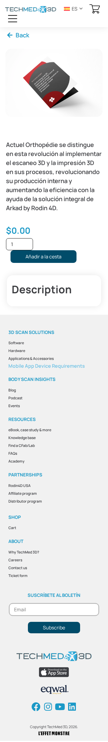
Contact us (17, 567)
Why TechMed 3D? (23, 552)
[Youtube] (60, 706)
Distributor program (25, 501)
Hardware (16, 350)
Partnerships (25, 475)
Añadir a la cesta (44, 256)
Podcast (15, 398)
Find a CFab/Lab (21, 445)
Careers (15, 560)
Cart (12, 527)
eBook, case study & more (29, 429)
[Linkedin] (72, 706)
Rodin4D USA (19, 485)
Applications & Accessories (31, 358)
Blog (12, 390)
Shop (14, 517)
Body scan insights (32, 379)
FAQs (12, 453)
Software (16, 342)
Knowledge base (22, 437)
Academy (16, 461)
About (15, 541)
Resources (22, 419)
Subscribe (54, 627)
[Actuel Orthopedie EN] (54, 83)
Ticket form (18, 575)
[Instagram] (48, 706)
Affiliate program (22, 493)
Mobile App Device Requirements (46, 366)
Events (14, 405)
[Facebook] (36, 706)
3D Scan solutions (31, 332)
